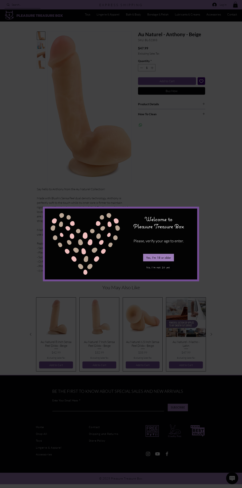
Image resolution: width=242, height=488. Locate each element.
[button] (158, 257)
